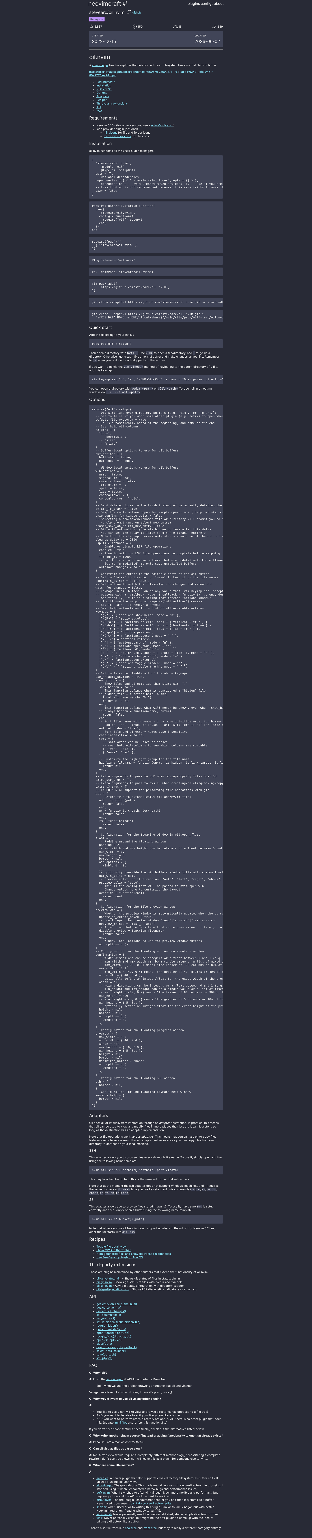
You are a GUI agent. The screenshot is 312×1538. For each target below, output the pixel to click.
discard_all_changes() (111, 1311)
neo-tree (131, 1528)
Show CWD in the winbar (113, 1250)
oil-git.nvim (104, 1282)
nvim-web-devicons (117, 136)
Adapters (102, 96)
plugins (194, 3)
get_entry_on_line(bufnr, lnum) (116, 1304)
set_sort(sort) (105, 1318)
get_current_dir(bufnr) (111, 1329)
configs (207, 3)
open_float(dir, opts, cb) (112, 1333)
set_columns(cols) (108, 1315)
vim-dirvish (104, 1514)
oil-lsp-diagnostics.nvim (112, 1289)
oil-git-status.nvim (108, 1278)
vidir (99, 1518)
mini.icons (110, 132)
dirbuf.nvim (104, 1500)
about (219, 3)
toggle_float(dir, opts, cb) (113, 1336)
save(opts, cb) (106, 1354)
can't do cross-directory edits (151, 1503)
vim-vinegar (100, 65)
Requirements (105, 82)
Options (101, 92)
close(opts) (104, 1343)
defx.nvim (103, 1492)
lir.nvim (101, 1507)
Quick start (104, 89)
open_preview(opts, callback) (116, 1347)
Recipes (101, 100)
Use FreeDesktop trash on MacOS (119, 1257)
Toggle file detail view (111, 1246)
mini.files (121, 1422)
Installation (103, 85)
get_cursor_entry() (108, 1307)
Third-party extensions (112, 103)
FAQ (99, 110)
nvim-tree (150, 1528)
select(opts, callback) (111, 1351)
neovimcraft (104, 3)
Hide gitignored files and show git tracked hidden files (133, 1253)
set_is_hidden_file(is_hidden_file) (118, 1322)
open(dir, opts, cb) (109, 1340)
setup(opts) (104, 1358)
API (98, 107)
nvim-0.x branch (162, 125)
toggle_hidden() (107, 1325)
